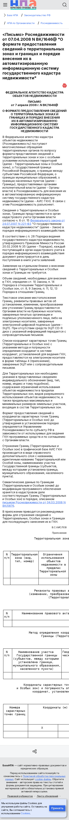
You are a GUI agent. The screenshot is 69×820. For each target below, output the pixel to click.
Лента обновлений (47, 796)
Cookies (25, 813)
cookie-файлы (43, 779)
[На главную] (23, 5)
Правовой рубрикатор (20, 796)
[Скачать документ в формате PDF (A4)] (65, 85)
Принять (57, 808)
